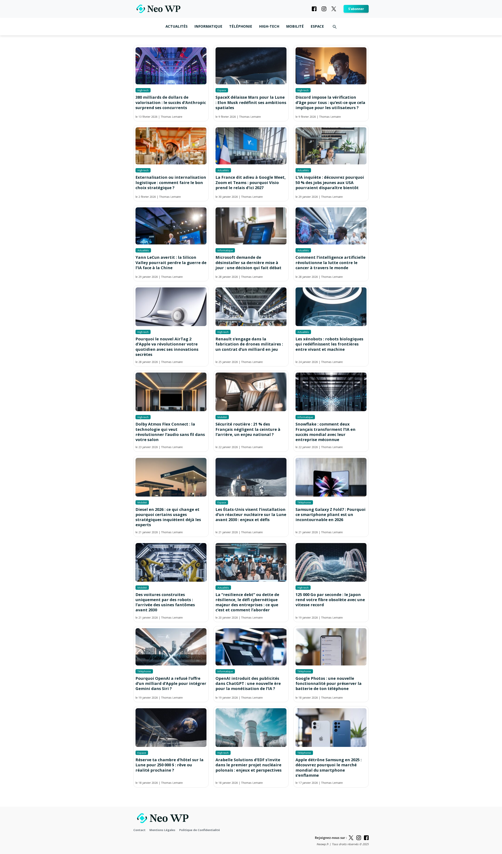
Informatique (208, 26)
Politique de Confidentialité (199, 830)
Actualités (176, 26)
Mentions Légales (162, 830)
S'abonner (356, 9)
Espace (317, 26)
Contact (139, 830)
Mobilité (295, 26)
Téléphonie (240, 26)
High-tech (269, 26)
